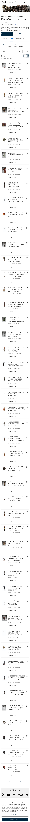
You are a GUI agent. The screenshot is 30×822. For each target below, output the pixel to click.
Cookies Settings (15, 814)
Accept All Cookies (15, 819)
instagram (14, 795)
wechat (27, 795)
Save (19, 34)
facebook (8, 795)
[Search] (20, 52)
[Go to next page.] (20, 781)
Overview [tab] (4, 38)
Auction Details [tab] (21, 38)
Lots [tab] (11, 38)
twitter (3, 794)
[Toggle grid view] (24, 55)
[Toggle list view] (27, 55)
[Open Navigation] (28, 2)
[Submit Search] (15, 2)
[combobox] (10, 51)
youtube (20, 795)
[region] (15, 810)
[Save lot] (27, 64)
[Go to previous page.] (9, 781)
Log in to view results (6, 34)
